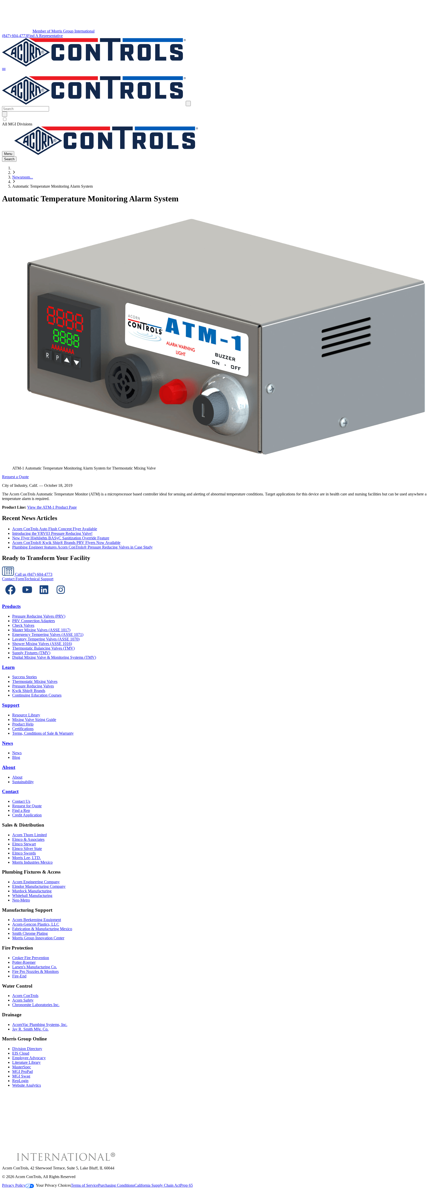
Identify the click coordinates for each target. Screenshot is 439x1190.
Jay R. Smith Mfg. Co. (30, 1029)
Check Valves (23, 625)
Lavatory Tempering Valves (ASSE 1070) (46, 639)
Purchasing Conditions (116, 1185)
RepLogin (20, 1081)
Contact (10, 791)
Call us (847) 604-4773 (33, 574)
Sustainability (23, 782)
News (7, 743)
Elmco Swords (24, 853)
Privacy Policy (13, 1185)
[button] (4, 70)
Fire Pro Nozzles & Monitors (35, 971)
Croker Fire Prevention (30, 958)
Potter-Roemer (24, 962)
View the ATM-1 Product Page (52, 507)
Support (10, 705)
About (8, 767)
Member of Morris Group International (64, 31)
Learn (8, 667)
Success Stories (24, 677)
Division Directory (27, 1049)
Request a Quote (15, 477)
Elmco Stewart (24, 844)
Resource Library (26, 715)
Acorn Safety (23, 1000)
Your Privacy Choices (53, 1185)
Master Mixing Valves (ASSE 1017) (41, 630)
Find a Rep (21, 810)
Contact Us (21, 801)
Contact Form (13, 579)
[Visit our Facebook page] (10, 596)
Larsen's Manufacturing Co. (34, 967)
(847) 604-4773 (14, 36)
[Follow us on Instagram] (60, 596)
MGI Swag (21, 1076)
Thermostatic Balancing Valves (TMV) (43, 648)
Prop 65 (186, 1185)
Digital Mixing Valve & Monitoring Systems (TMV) (54, 657)
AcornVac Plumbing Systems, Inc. (39, 1024)
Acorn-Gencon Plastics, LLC (35, 924)
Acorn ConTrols (25, 995)
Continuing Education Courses (36, 695)
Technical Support (38, 579)
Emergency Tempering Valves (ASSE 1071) (47, 634)
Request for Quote (27, 806)
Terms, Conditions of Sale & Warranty (43, 733)
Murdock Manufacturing (32, 891)
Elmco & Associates (28, 839)
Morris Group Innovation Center (38, 938)
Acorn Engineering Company (36, 882)
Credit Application (27, 815)
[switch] (4, 119)
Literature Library (26, 1062)
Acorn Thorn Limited (29, 835)
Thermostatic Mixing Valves (34, 681)
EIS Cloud (20, 1053)
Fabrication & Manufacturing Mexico (42, 929)
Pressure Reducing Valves (33, 686)
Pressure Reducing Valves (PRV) (38, 616)
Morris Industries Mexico (32, 862)
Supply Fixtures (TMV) (31, 653)
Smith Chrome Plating (30, 933)
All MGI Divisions (17, 124)
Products (11, 606)
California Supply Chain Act (157, 1185)
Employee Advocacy (29, 1058)
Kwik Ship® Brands (28, 690)
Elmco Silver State (27, 848)
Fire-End (19, 976)
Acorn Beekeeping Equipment (36, 920)
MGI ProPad (22, 1071)
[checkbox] (219, 119)
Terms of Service (84, 1185)
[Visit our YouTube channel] (27, 596)
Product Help (23, 724)
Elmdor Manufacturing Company (39, 886)
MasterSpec (21, 1067)
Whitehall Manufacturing (32, 895)
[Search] (4, 114)
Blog (16, 757)
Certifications (23, 729)
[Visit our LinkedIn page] (44, 596)
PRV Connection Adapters (33, 621)
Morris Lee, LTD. (26, 858)
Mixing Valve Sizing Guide (34, 719)
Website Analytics (26, 1085)
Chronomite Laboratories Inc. (35, 1005)
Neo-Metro (21, 900)
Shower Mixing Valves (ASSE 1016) (42, 643)
